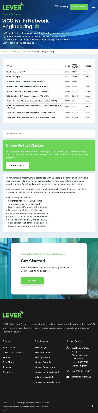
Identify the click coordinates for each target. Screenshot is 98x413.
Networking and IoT (44, 377)
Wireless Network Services (47, 382)
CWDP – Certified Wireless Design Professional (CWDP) (31, 113)
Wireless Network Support (47, 372)
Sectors (6, 357)
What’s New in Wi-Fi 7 (16, 72)
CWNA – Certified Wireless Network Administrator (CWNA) (32, 101)
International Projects (13, 352)
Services (7, 367)
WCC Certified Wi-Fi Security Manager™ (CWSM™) (28, 96)
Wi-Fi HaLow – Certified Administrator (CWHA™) (27, 86)
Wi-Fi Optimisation (43, 357)
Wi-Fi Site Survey (43, 352)
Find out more (17, 165)
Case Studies (9, 362)
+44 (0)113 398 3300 (81, 371)
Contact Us (32, 281)
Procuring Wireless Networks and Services (26, 82)
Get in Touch (79, 6)
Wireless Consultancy (45, 367)
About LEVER (9, 347)
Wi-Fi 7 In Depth (13, 77)
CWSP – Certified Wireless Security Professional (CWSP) (31, 117)
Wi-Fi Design (41, 347)
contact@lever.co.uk (81, 377)
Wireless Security (43, 362)
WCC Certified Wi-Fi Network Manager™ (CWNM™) (27, 91)
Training (63, 6)
